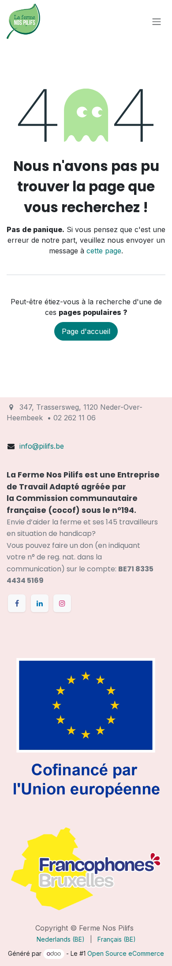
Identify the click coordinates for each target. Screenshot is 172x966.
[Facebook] (17, 603)
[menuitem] (61, 939)
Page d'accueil (86, 331)
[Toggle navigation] (156, 21)
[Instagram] (62, 603)
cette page (103, 250)
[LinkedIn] (40, 603)
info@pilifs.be (41, 446)
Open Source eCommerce (125, 953)
